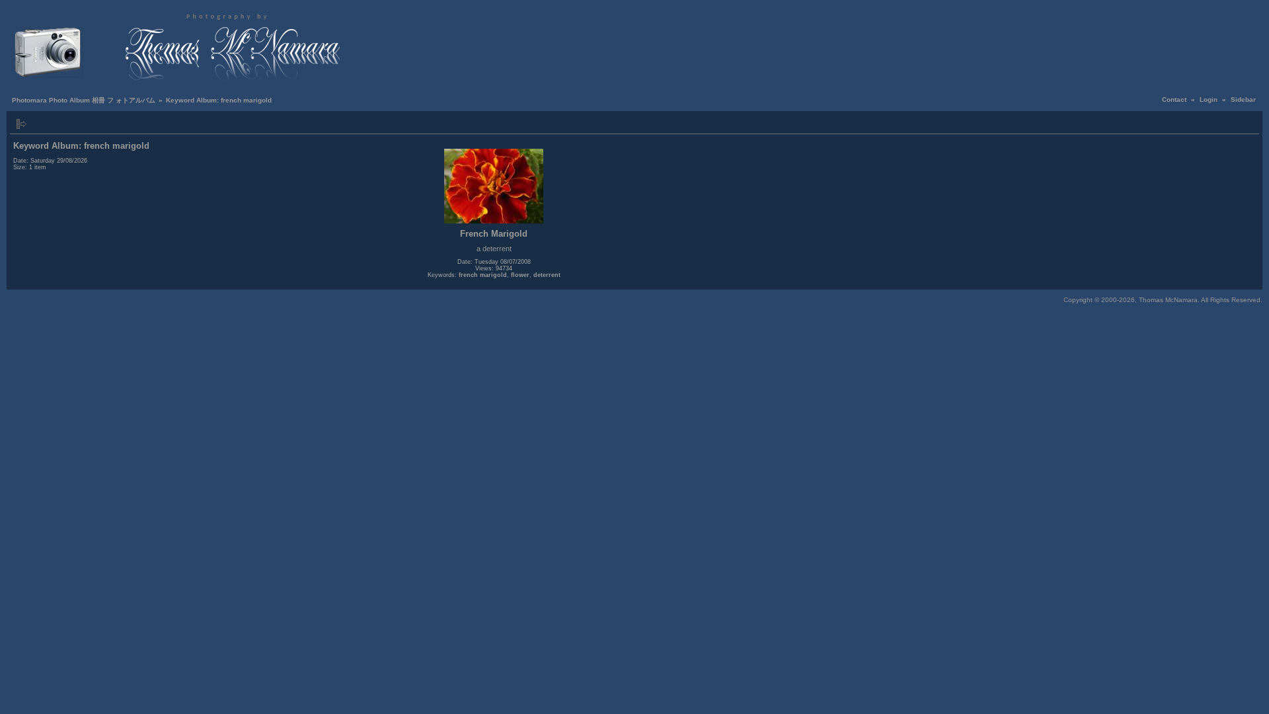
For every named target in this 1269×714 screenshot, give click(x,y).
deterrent (546, 275)
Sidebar (1243, 99)
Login (1208, 99)
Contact (1174, 99)
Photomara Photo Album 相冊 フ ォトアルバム (83, 100)
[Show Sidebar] (21, 124)
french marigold (483, 275)
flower (520, 275)
